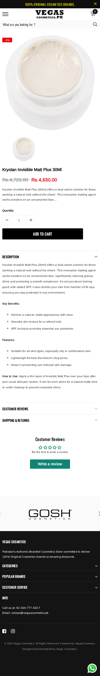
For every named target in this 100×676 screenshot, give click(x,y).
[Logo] (49, 13)
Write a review (50, 464)
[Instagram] (13, 631)
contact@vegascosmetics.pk (30, 613)
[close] (95, 4)
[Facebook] (4, 631)
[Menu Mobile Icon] (5, 14)
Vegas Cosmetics (66, 649)
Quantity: (8, 210)
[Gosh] (50, 513)
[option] (50, 82)
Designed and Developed (37, 649)
